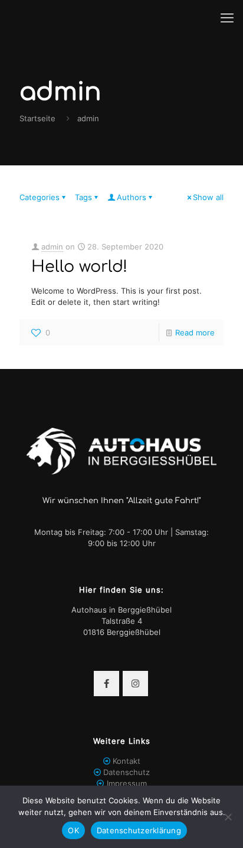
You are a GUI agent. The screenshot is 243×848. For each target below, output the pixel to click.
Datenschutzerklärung (139, 830)
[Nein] (228, 817)
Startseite (37, 118)
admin (52, 246)
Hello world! (79, 266)
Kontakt (126, 761)
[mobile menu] (227, 18)
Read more (195, 332)
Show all (208, 197)
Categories (39, 197)
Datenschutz (126, 772)
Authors (131, 197)
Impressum (127, 783)
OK (73, 830)
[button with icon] (106, 683)
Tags (83, 197)
